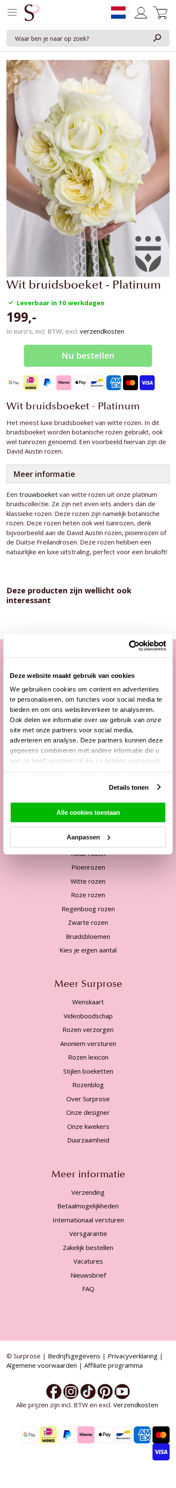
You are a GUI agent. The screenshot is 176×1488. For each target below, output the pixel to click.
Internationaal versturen (88, 1220)
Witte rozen (88, 881)
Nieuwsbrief (88, 1275)
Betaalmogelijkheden (88, 1206)
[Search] (156, 38)
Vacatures (88, 1261)
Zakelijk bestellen (88, 1247)
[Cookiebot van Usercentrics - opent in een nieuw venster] (128, 645)
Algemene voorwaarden (41, 1365)
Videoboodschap (88, 1016)
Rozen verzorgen (88, 1029)
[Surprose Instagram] (70, 1390)
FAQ (88, 1288)
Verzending (88, 1192)
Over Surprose (88, 1098)
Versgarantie (88, 1233)
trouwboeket (39, 494)
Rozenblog (88, 1084)
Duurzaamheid (88, 1140)
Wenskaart (88, 1002)
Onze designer (88, 1112)
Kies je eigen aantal (88, 950)
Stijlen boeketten (88, 1071)
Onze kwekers (88, 1126)
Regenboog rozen (88, 908)
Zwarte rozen (88, 922)
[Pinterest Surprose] (105, 1390)
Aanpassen (83, 836)
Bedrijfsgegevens (74, 1356)
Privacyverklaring (133, 1356)
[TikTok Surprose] (88, 1390)
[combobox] (88, 38)
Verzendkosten (136, 1404)
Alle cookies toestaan (88, 812)
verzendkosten (102, 331)
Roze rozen (88, 894)
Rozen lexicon (88, 1057)
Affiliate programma (113, 1365)
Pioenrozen (88, 867)
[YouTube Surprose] (122, 1390)
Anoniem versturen (88, 1043)
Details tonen (129, 787)
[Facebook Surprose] (53, 1390)
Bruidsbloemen (88, 936)
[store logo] (32, 15)
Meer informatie (44, 474)
